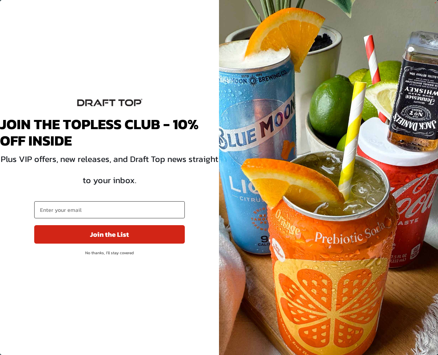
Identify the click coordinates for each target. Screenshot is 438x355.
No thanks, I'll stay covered (109, 253)
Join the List (109, 234)
